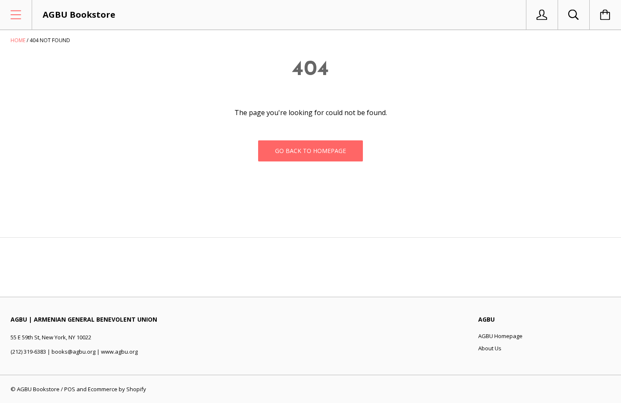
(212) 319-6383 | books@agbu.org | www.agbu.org (74, 351)
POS (69, 389)
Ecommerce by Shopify (117, 389)
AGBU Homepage (500, 336)
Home (18, 40)
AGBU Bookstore (38, 389)
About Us (489, 348)
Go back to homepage (310, 151)
